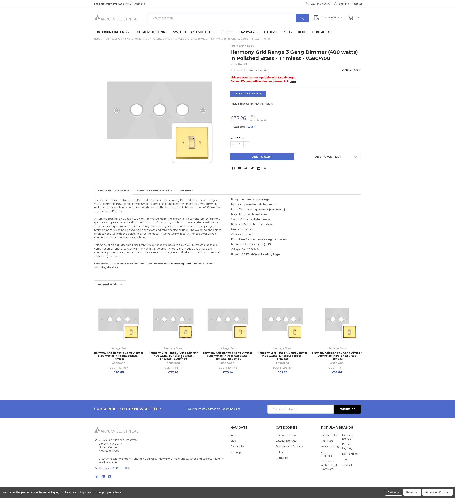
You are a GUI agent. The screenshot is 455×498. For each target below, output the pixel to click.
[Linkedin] (258, 168)
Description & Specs (113, 190)
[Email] (239, 168)
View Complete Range (248, 93)
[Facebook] (233, 168)
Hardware (247, 32)
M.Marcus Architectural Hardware (329, 465)
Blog (302, 32)
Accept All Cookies (437, 492)
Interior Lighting (112, 32)
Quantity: (237, 137)
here (293, 81)
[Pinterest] (265, 168)
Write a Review (351, 69)
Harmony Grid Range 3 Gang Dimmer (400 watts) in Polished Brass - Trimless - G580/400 (173, 356)
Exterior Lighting (150, 32)
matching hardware (184, 263)
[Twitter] (252, 168)
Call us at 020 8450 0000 (114, 468)
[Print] (246, 168)
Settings (393, 492)
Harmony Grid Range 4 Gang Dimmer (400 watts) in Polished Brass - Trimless (282, 356)
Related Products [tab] (110, 284)
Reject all (412, 492)
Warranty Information (154, 190)
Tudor (345, 459)
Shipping (186, 190)
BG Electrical (350, 453)
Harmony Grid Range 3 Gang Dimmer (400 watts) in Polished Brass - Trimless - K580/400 (227, 356)
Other (269, 32)
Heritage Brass (330, 435)
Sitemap (235, 452)
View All (347, 465)
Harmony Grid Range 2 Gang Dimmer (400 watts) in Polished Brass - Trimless (337, 356)
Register (356, 3)
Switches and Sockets (192, 32)
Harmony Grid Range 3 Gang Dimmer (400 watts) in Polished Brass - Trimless (118, 356)
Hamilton (327, 440)
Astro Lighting (330, 446)
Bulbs (225, 32)
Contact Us (322, 32)
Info (286, 32)
